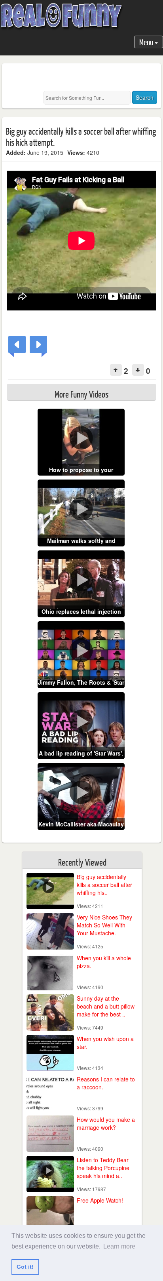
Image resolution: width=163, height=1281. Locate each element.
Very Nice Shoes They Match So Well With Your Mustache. (104, 925)
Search (145, 97)
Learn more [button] (119, 1246)
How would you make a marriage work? (106, 1123)
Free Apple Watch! (100, 1200)
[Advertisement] (84, 77)
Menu (147, 42)
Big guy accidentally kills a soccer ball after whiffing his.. (104, 885)
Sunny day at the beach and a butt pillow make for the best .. (106, 1006)
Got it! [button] (25, 1267)
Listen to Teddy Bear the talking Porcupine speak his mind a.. (103, 1168)
